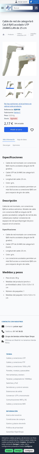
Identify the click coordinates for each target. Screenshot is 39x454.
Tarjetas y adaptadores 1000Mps (19, 379)
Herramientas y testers (15, 375)
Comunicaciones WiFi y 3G (16, 400)
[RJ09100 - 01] (10, 84)
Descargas (6, 145)
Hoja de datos (22, 140)
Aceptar (9, 451)
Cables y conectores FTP (15, 362)
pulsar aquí (17, 326)
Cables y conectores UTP (21, 34)
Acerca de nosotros (14, 415)
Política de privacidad (14, 428)
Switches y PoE (12, 383)
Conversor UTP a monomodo (17, 395)
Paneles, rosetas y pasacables (18, 370)
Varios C (17, 112)
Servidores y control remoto (17, 387)
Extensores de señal (14, 391)
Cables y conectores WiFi (16, 404)
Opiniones (16, 145)
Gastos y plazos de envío (16, 423)
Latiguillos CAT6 (33, 34)
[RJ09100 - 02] (19, 84)
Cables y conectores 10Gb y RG (18, 366)
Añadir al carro (16, 129)
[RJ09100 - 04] (10, 94)
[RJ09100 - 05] (19, 94)
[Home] (3, 35)
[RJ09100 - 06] (29, 94)
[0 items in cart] (36, 8)
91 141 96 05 (18, 331)
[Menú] (2, 8)
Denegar (18, 451)
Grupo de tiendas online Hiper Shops (20, 336)
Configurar (29, 451)
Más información (9, 140)
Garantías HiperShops (15, 432)
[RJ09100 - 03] (29, 84)
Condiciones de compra (15, 419)
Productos (11, 34)
